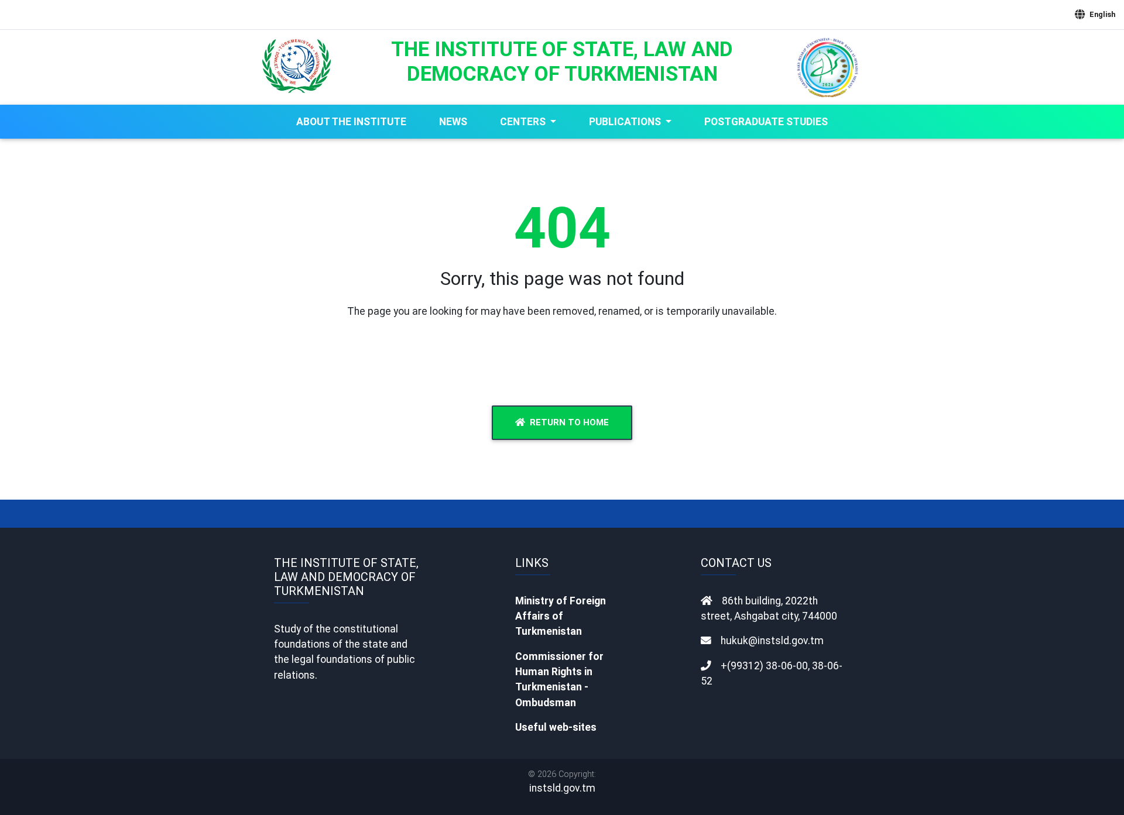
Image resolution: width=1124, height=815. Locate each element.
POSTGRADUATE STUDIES (766, 122)
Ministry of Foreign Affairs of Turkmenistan (560, 616)
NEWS (453, 122)
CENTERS (524, 122)
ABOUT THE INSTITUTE (351, 122)
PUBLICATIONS (626, 122)
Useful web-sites (556, 727)
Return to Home (569, 422)
